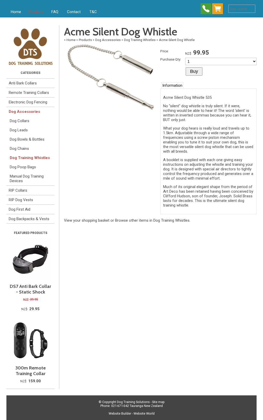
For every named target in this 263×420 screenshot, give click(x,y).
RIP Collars (18, 190)
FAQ (54, 11)
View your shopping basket (86, 220)
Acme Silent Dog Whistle (177, 40)
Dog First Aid (19, 209)
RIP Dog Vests (21, 200)
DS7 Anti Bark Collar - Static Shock (30, 289)
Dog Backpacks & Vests (29, 219)
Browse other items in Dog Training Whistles (152, 220)
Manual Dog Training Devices (27, 178)
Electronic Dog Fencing (28, 102)
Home (16, 11)
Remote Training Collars (29, 92)
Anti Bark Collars (23, 83)
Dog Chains (19, 148)
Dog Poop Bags (23, 167)
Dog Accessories (24, 111)
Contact (74, 11)
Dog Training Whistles (30, 157)
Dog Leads (19, 130)
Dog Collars (19, 121)
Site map (158, 402)
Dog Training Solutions (133, 402)
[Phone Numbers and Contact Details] (206, 10)
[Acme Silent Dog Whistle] (110, 110)
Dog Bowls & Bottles (27, 139)
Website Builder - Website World (132, 413)
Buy (194, 71)
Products (36, 11)
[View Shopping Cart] (218, 10)
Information (172, 85)
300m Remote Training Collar (30, 370)
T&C (93, 11)
